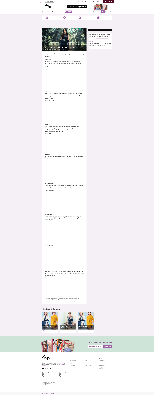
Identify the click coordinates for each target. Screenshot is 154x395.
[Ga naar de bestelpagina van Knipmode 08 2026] (97, 7)
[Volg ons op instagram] (45, 368)
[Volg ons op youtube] (43, 368)
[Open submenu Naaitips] (62, 11)
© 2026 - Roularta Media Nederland (48, 393)
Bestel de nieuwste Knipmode (95, 346)
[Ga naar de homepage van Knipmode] (48, 6)
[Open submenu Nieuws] (48, 11)
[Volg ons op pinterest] (50, 368)
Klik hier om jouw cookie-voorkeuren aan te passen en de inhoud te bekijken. (99, 39)
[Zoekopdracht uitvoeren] (103, 11)
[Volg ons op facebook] (48, 368)
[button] (108, 1)
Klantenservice (108, 11)
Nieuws (44, 330)
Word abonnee (107, 346)
